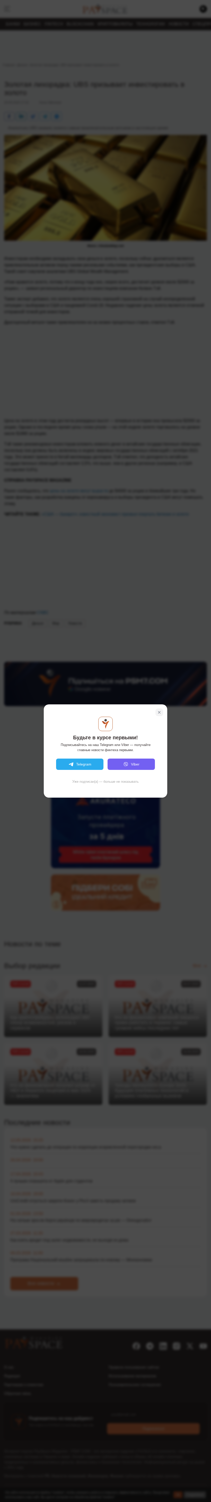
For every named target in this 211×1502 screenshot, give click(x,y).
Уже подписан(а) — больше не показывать (105, 781)
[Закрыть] (159, 712)
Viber (135, 764)
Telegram (83, 764)
